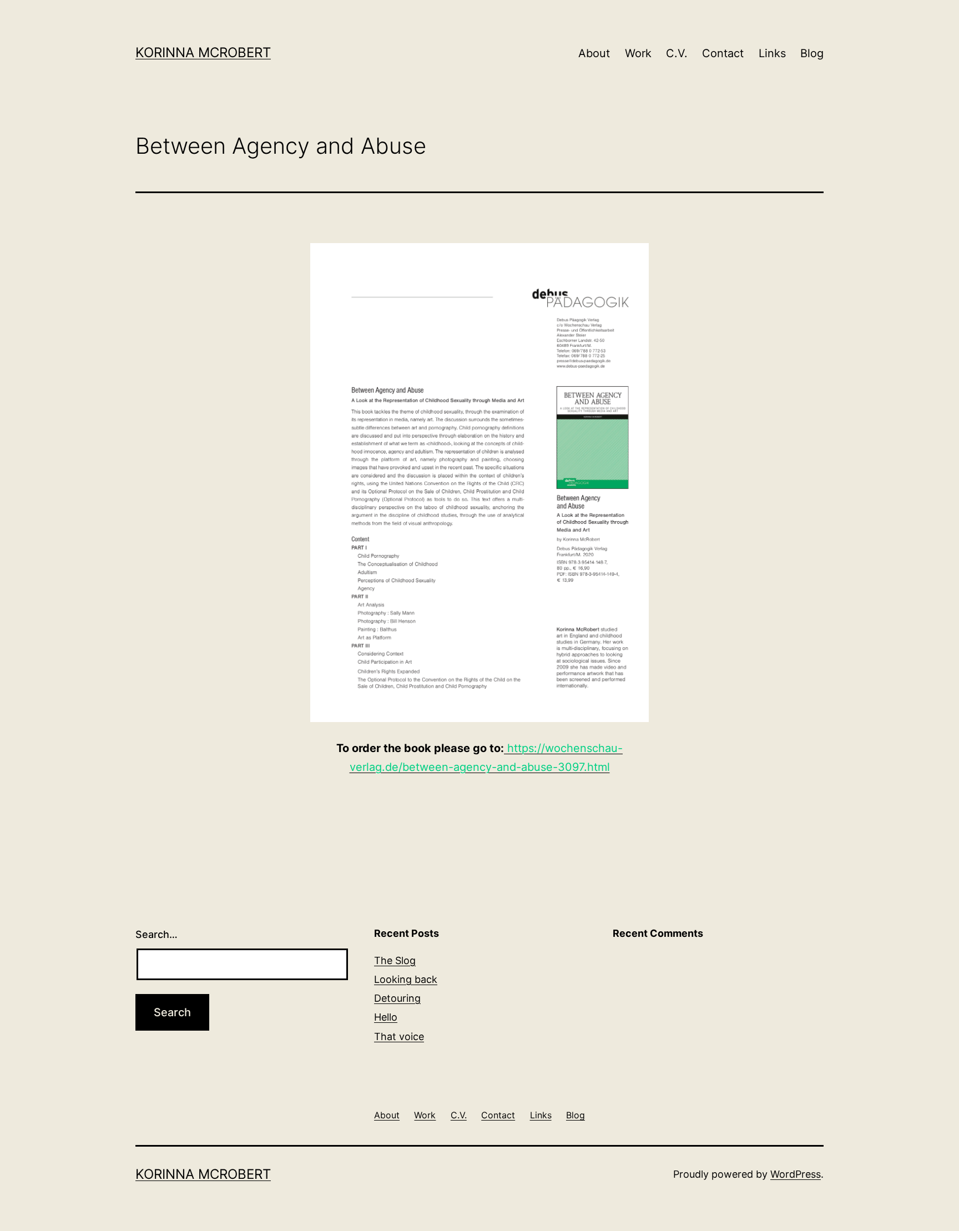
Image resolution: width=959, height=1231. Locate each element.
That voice (399, 1036)
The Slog (395, 960)
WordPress (795, 1174)
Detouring (397, 998)
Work (638, 53)
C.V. (677, 53)
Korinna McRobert (203, 52)
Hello (385, 1017)
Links (772, 53)
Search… (156, 934)
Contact (723, 53)
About (594, 53)
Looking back (405, 979)
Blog (812, 53)
